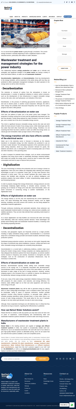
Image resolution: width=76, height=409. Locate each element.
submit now (64, 68)
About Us (17, 16)
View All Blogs (59, 108)
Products (25, 16)
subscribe (42, 359)
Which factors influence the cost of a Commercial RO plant (64, 104)
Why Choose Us (29, 378)
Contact (59, 16)
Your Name (64, 30)
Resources (52, 16)
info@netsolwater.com (69, 395)
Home (11, 16)
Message (64, 54)
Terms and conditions (30, 383)
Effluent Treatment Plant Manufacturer (63, 136)
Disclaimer (27, 381)
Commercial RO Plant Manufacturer (62, 146)
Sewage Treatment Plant (63, 120)
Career (26, 390)
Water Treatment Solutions (64, 151)
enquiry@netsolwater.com (45, 2)
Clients (45, 16)
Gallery (45, 383)
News (45, 378)
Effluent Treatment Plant (63, 131)
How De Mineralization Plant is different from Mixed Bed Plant (64, 86)
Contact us (27, 388)
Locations (27, 393)
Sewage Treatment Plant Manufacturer (63, 125)
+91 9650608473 (21, 2)
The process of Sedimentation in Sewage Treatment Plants (65, 100)
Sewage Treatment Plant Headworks (62, 95)
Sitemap (27, 386)
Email (64, 46)
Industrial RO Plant (61, 141)
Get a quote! (67, 16)
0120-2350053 (12, 2)
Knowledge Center (35, 16)
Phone (64, 38)
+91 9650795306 (30, 2)
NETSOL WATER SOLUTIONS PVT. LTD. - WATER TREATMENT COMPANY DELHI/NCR (37, 405)
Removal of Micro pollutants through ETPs (63, 91)
